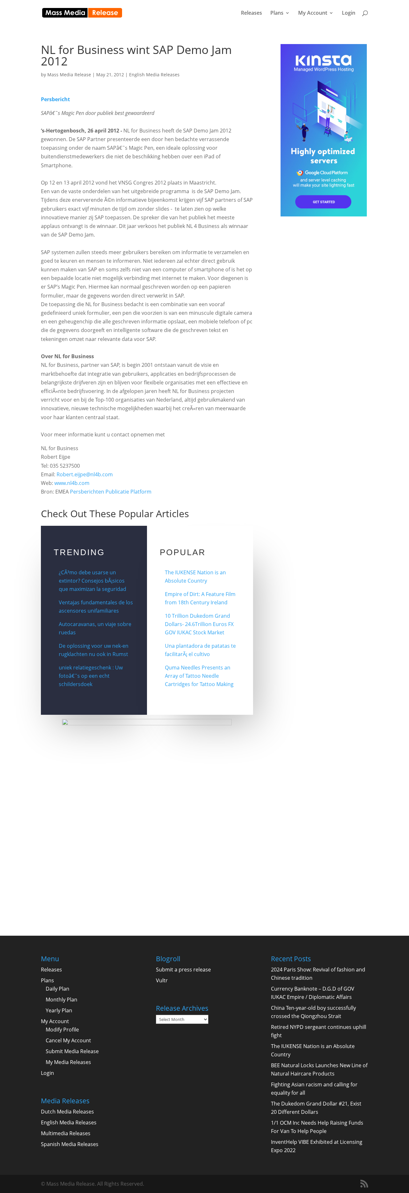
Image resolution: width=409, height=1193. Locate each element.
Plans (276, 13)
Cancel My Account (68, 1040)
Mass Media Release (69, 75)
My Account (312, 13)
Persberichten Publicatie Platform (110, 491)
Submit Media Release (72, 1051)
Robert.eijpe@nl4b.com (85, 474)
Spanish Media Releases (69, 1144)
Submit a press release (183, 969)
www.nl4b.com (71, 483)
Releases (251, 13)
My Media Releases (68, 1062)
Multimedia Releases (65, 1133)
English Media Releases (154, 75)
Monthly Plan (61, 999)
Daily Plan (57, 988)
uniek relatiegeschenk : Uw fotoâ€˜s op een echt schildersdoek (91, 676)
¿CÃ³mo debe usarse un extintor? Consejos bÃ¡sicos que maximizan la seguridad (92, 581)
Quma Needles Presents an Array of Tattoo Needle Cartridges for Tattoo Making (199, 676)
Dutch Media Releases (67, 1111)
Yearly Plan (59, 1010)
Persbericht (55, 99)
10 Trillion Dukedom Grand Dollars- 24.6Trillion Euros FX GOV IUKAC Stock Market (199, 624)
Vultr (162, 980)
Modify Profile (62, 1029)
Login (348, 13)
